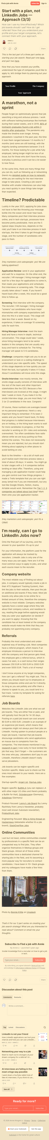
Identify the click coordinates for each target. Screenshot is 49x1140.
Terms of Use (36, 965)
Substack (12, 1135)
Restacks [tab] (17, 997)
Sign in (44, 3)
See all (7, 1089)
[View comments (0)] (10, 48)
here (42, 58)
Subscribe (35, 3)
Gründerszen (25, 794)
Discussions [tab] (20, 1027)
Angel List (23, 782)
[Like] (4, 48)
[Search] (44, 1027)
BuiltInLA (22, 788)
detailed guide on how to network (28, 175)
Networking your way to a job (16, 1051)
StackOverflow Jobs (19, 825)
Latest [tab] (10, 1027)
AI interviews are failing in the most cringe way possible (17, 1070)
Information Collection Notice (26, 968)
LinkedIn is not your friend (15, 1034)
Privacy (27, 1120)
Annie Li (10, 41)
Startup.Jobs (35, 782)
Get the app (36, 1129)
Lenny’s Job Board (28, 803)
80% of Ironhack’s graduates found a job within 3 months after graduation (24, 127)
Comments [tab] (7, 997)
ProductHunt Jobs (10, 813)
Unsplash (31, 912)
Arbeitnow (7, 798)
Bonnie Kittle (17, 912)
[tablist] (12, 997)
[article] (24, 1040)
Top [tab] (4, 1027)
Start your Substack (18, 1129)
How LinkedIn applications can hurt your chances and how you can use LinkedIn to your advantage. (18, 1038)
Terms (33, 1120)
